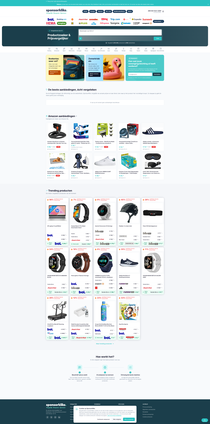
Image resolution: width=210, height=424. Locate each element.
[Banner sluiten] (208, 4)
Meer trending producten (104, 343)
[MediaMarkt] (83, 19)
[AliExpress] (104, 23)
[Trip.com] (115, 19)
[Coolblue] (72, 19)
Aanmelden (157, 74)
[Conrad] (126, 23)
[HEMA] (51, 23)
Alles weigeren (117, 419)
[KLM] (94, 23)
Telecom (100, 11)
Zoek (157, 38)
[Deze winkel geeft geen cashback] (130, 18)
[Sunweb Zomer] (147, 19)
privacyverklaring (146, 77)
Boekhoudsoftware (119, 11)
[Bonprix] (115, 23)
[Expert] (147, 23)
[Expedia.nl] (136, 19)
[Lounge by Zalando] (136, 23)
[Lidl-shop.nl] (72, 23)
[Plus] (83, 23)
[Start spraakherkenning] (80, 38)
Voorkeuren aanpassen (103, 419)
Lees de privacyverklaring (114, 415)
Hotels (85, 11)
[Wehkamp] (126, 19)
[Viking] (104, 19)
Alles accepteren (128, 419)
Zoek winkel (157, 21)
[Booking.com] (62, 19)
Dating (130, 11)
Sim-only (108, 11)
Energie (92, 11)
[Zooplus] (62, 23)
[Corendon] (94, 19)
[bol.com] (51, 19)
